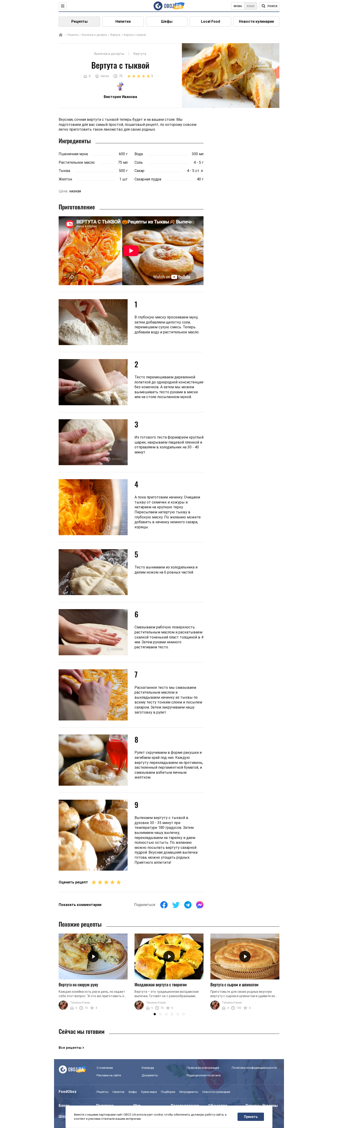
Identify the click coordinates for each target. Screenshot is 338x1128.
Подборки (168, 1092)
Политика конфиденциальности (254, 1067)
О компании (105, 1067)
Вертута (115, 35)
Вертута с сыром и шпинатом (234, 984)
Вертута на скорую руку (78, 984)
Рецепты (79, 21)
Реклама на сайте (109, 1075)
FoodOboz (68, 1091)
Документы (150, 1075)
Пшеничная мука (73, 154)
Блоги (64, 1105)
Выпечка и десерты (94, 35)
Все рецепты (70, 1048)
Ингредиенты (188, 1092)
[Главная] (60, 35)
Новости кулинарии (256, 21)
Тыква (64, 171)
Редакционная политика (204, 1075)
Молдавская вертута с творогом (161, 984)
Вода (139, 154)
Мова (238, 6)
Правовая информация (203, 1067)
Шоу (62, 1116)
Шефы (166, 21)
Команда (148, 1067)
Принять (251, 1117)
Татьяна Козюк (80, 1002)
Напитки (123, 21)
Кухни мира (149, 1092)
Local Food (210, 21)
